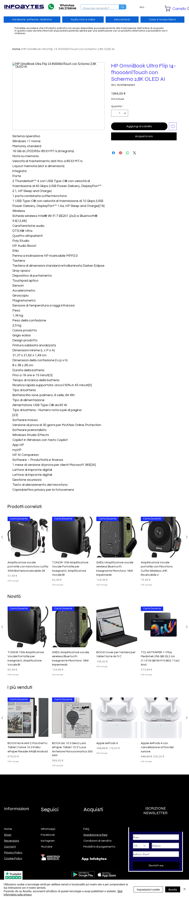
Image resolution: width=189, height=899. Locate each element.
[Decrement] (114, 113)
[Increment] (125, 113)
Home (16, 49)
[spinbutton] (119, 113)
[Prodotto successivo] (187, 537)
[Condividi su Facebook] (113, 153)
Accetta (172, 889)
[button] (172, 8)
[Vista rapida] (116, 627)
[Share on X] (134, 153)
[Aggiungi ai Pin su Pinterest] (120, 153)
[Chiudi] (184, 889)
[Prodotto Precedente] (2, 537)
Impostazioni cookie (148, 889)
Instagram (48, 840)
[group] (94, 552)
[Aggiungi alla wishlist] (173, 126)
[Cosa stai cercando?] (122, 7)
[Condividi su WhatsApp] (127, 153)
